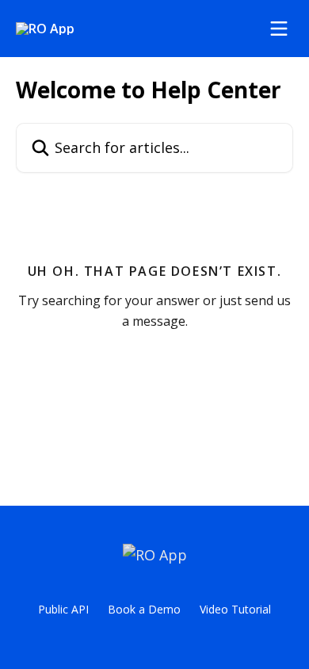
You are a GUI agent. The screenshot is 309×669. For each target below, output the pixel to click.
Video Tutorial (235, 609)
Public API (63, 609)
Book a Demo (144, 609)
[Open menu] (279, 28)
